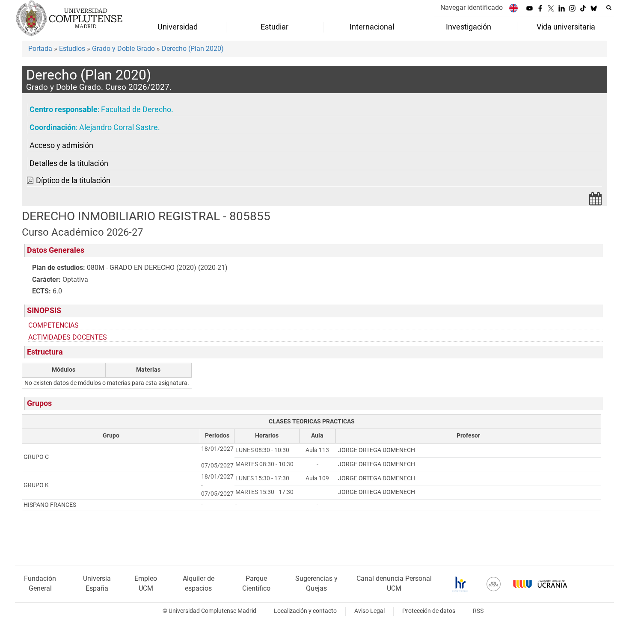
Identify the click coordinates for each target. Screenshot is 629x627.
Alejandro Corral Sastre (118, 127)
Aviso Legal (369, 611)
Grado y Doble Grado (123, 48)
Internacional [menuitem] (372, 27)
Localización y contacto (305, 611)
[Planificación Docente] (595, 201)
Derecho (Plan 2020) (193, 48)
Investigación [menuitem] (468, 27)
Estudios (72, 48)
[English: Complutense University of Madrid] (513, 8)
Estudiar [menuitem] (274, 27)
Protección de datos (428, 611)
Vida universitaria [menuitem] (566, 27)
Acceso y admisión (61, 145)
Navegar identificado (471, 7)
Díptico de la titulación (73, 180)
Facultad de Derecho (136, 109)
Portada (40, 48)
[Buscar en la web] (609, 7)
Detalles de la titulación (69, 163)
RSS (478, 611)
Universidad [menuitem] (177, 27)
